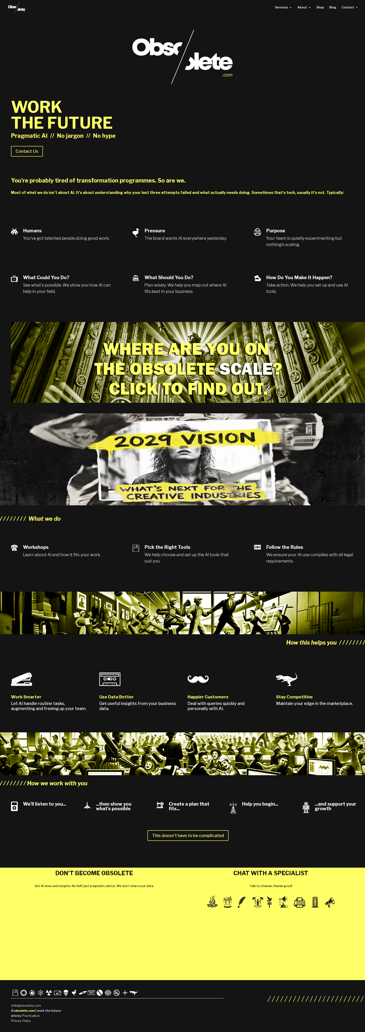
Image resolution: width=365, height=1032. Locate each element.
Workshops (36, 547)
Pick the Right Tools (167, 547)
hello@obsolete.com (26, 1006)
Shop (320, 7)
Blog (332, 7)
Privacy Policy (21, 1021)
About (302, 7)
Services (281, 7)
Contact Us (27, 151)
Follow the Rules (284, 547)
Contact (348, 7)
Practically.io (31, 1016)
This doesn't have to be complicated (188, 835)
